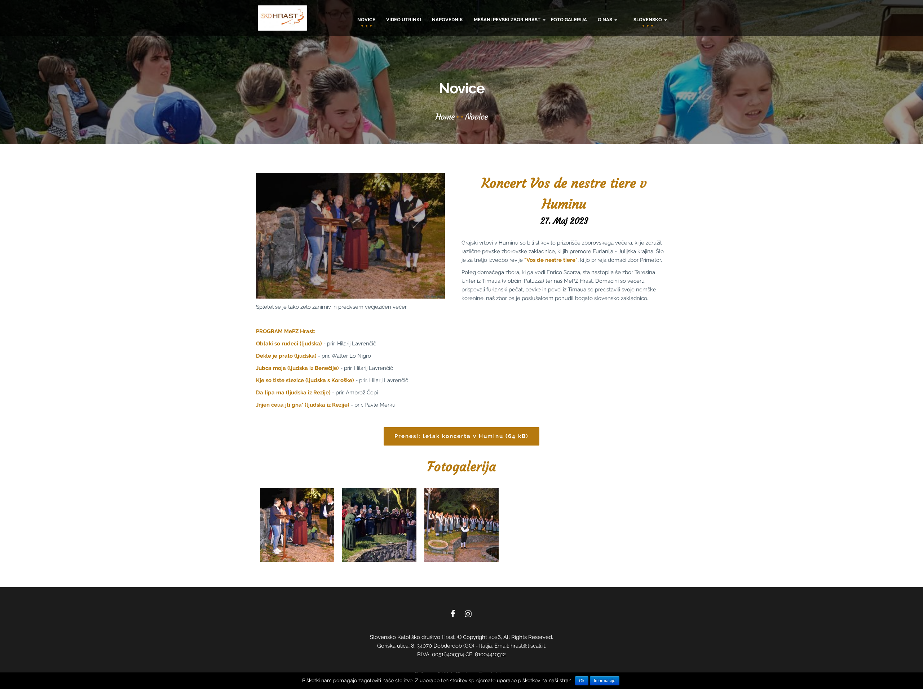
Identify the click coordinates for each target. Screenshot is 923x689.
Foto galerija (569, 19)
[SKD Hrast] (282, 18)
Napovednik (447, 19)
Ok (581, 680)
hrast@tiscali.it (528, 646)
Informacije (604, 680)
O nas (605, 19)
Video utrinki (403, 19)
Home (445, 117)
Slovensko (648, 19)
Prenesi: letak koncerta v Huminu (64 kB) (461, 436)
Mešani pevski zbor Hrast (508, 19)
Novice (366, 19)
